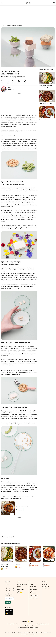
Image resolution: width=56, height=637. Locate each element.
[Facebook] (6, 588)
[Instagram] (10, 588)
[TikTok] (13, 588)
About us (19, 586)
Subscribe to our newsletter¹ (8, 594)
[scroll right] (55, 553)
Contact (31, 591)
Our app (19, 591)
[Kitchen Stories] (28, 3)
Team (18, 587)
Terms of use (33, 586)
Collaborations (20, 589)
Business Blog (45, 586)
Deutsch (32, 597)
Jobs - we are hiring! (22, 584)
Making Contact (45, 587)
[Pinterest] (10, 591)
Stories (3, 25)
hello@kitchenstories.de (28, 625)
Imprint (31, 584)
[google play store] (10, 613)
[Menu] (2, 3)
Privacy (31, 587)
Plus (19, 592)
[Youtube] (6, 591)
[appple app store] (10, 610)
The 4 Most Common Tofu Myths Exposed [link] (14, 25)
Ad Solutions (45, 584)
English (36, 597)
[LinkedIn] (13, 591)
